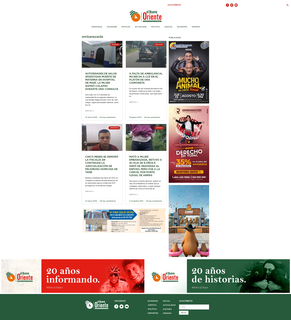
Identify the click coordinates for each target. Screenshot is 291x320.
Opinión (196, 27)
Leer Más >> (89, 111)
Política (155, 27)
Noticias (126, 27)
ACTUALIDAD (169, 305)
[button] (287, 5)
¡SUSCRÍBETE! (174, 5)
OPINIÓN (167, 313)
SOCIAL (166, 301)
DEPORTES (153, 313)
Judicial (168, 27)
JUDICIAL (152, 305)
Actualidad (141, 27)
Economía (182, 27)
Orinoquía (96, 27)
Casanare (112, 27)
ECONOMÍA (153, 301)
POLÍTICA (152, 309)
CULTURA (167, 309)
